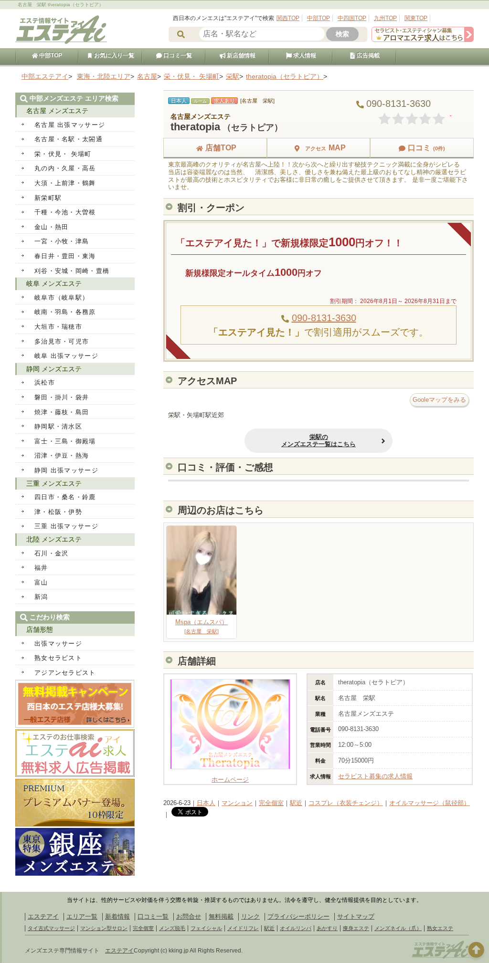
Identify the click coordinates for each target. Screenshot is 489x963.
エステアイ (43, 916)
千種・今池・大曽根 (65, 212)
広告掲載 (367, 55)
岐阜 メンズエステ (54, 283)
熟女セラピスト (58, 657)
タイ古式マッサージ (51, 928)
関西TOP (287, 18)
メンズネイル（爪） (398, 928)
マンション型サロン (104, 928)
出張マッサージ (58, 643)
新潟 (41, 596)
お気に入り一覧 (113, 55)
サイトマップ (355, 916)
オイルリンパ (295, 928)
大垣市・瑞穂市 (58, 326)
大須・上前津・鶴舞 (65, 183)
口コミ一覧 (177, 55)
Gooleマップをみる (439, 399)
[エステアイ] (440, 957)
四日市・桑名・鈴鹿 (65, 497)
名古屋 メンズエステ (57, 111)
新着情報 (117, 916)
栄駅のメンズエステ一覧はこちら (318, 440)
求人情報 (304, 55)
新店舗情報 (240, 55)
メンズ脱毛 (172, 928)
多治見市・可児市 (61, 341)
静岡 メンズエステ (54, 369)
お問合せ (188, 916)
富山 (41, 582)
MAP (325, 148)
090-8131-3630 (324, 318)
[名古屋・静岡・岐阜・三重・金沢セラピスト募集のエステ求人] (423, 39)
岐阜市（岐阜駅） (61, 297)
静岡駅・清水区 (58, 426)
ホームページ (230, 779)
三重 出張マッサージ (66, 526)
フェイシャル (206, 928)
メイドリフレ (243, 928)
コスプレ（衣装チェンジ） (345, 802)
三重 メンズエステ (54, 483)
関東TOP (415, 18)
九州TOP (385, 18)
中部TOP (318, 18)
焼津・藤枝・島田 (61, 412)
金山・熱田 (51, 226)
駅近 (296, 802)
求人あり (224, 101)
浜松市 (44, 382)
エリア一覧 (81, 916)
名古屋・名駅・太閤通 (68, 139)
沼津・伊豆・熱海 (61, 455)
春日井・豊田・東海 (65, 256)
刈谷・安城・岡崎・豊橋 (71, 270)
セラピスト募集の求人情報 (375, 776)
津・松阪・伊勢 (58, 511)
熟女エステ (440, 928)
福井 (41, 567)
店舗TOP (220, 148)
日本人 (206, 802)
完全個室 (271, 802)
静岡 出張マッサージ (66, 470)
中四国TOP (352, 18)
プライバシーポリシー (298, 916)
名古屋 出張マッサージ (69, 124)
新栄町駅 (48, 197)
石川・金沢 (51, 553)
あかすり (327, 928)
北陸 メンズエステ (54, 539)
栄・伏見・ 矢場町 (63, 153)
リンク (250, 916)
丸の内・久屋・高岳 (65, 168)
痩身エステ (356, 928)
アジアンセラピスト (65, 672)
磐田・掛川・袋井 (61, 397)
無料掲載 (221, 916)
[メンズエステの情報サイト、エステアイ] (61, 42)
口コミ (426, 148)
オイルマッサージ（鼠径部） (429, 802)
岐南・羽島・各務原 (65, 311)
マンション (237, 802)
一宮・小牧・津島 (61, 241)
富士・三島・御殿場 (65, 441)
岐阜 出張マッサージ (66, 355)
